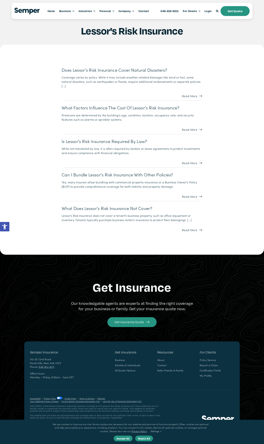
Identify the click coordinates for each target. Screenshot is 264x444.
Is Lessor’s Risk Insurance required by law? (104, 141)
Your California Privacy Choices (44, 401)
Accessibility (35, 398)
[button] (4, 226)
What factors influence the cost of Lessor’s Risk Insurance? (120, 107)
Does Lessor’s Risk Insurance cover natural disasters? (114, 70)
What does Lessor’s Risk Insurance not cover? (107, 208)
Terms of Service (86, 398)
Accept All (123, 438)
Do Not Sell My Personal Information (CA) (80, 401)
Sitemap (101, 398)
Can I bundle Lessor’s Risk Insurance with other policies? (117, 174)
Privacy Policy (50, 398)
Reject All (144, 438)
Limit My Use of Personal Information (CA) (122, 401)
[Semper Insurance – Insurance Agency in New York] (218, 417)
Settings (155, 431)
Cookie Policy (70, 398)
